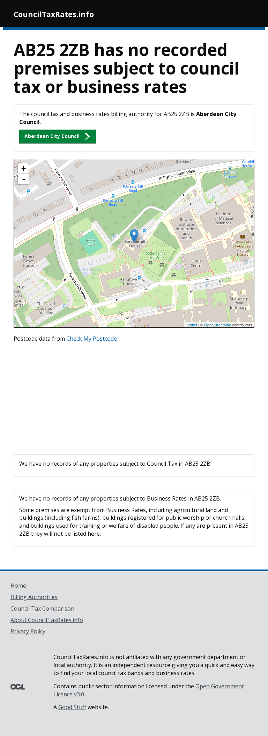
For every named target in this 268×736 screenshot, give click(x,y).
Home (18, 585)
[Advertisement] (134, 397)
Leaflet (191, 324)
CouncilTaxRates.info (54, 14)
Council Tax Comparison (42, 608)
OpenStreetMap (217, 324)
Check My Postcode (91, 338)
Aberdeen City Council (52, 136)
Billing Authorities (34, 597)
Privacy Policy (27, 631)
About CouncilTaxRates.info (46, 620)
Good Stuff (72, 707)
